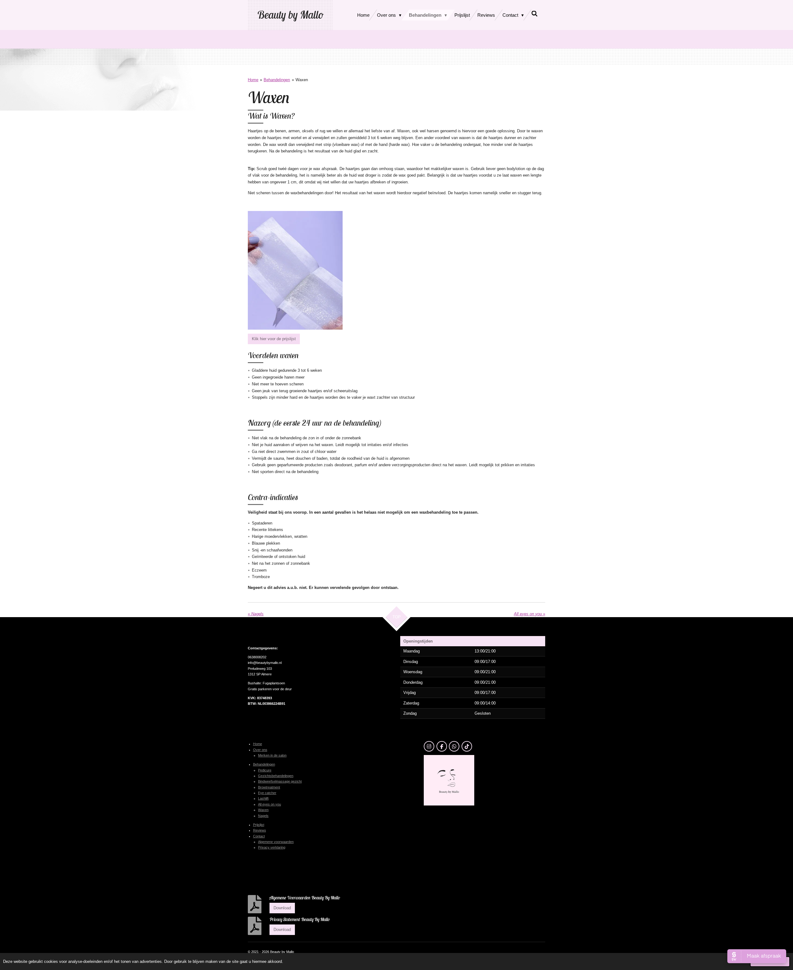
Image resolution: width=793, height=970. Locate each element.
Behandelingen (277, 79)
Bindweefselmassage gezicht (280, 781)
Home (253, 79)
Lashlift (263, 798)
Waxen (302, 79)
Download (282, 908)
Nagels (263, 816)
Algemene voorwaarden (276, 842)
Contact (259, 836)
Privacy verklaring (271, 847)
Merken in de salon (272, 755)
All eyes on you (269, 804)
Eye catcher (267, 793)
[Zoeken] (534, 14)
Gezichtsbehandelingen (275, 776)
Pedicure (264, 770)
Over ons (260, 750)
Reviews (259, 830)
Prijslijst (258, 825)
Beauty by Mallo (290, 14)
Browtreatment (269, 787)
